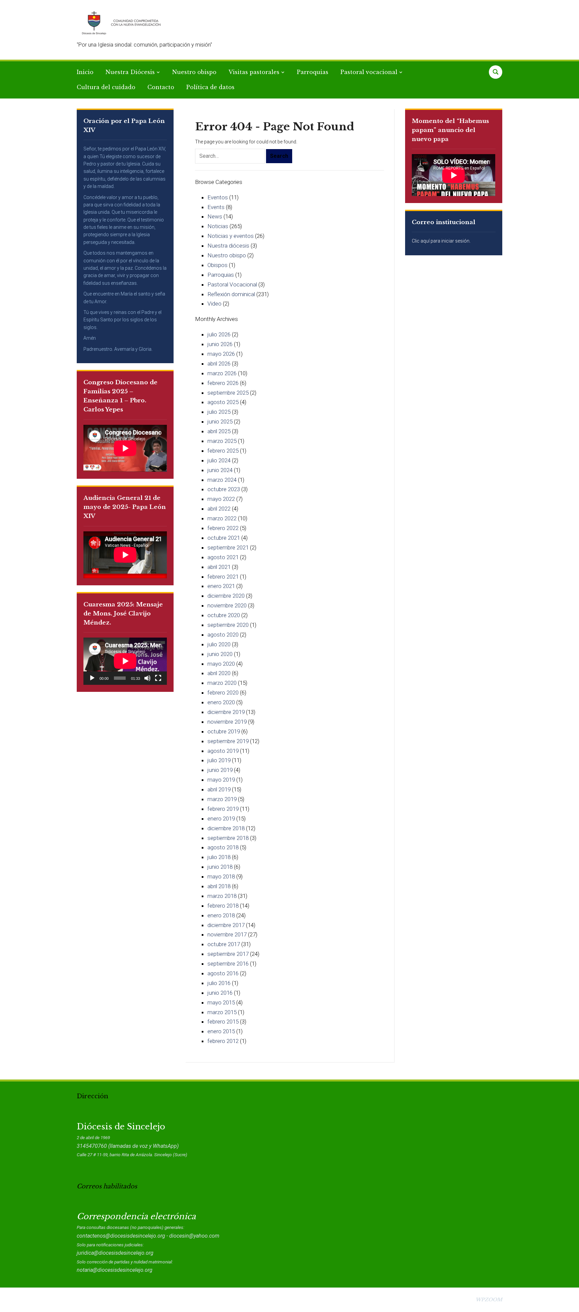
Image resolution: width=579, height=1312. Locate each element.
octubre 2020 (223, 615)
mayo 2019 (221, 779)
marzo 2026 (222, 373)
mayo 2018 (221, 876)
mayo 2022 (221, 499)
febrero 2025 (223, 450)
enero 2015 (221, 1031)
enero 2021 (221, 586)
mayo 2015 (221, 1002)
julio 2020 (219, 644)
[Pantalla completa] (158, 678)
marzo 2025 (222, 441)
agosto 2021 (223, 557)
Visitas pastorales (254, 72)
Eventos (217, 197)
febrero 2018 (223, 905)
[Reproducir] (92, 678)
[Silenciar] (147, 678)
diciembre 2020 (226, 595)
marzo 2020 (222, 682)
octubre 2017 (223, 944)
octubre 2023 (223, 489)
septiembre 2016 (228, 963)
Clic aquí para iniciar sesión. (441, 241)
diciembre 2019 (226, 712)
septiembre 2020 (228, 624)
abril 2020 (219, 673)
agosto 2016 (223, 973)
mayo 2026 (221, 353)
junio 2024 (220, 470)
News (214, 216)
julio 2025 (219, 411)
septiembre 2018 (228, 838)
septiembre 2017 (228, 953)
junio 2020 (220, 654)
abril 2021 (219, 567)
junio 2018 (220, 866)
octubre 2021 (223, 537)
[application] (125, 661)
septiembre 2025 (228, 392)
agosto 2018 (223, 847)
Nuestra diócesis (228, 245)
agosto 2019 (223, 750)
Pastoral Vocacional (232, 284)
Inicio (85, 72)
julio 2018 (219, 857)
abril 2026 (219, 363)
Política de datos (210, 87)
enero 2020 (221, 702)
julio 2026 (219, 334)
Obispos (217, 265)
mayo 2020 (221, 663)
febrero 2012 (223, 1041)
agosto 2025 (223, 402)
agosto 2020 (223, 634)
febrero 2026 (223, 383)
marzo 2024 (222, 479)
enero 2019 (221, 818)
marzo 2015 (222, 1012)
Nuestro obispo (194, 72)
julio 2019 (219, 760)
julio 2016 (219, 983)
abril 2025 (219, 431)
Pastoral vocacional (368, 72)
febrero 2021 (223, 576)
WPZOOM (488, 1300)
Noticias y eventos (230, 236)
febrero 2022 (223, 528)
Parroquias (312, 72)
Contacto (160, 87)
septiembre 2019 (228, 741)
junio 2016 (220, 992)
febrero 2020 (223, 692)
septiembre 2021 (228, 547)
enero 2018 (221, 915)
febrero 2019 (223, 808)
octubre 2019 (223, 731)
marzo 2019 (222, 799)
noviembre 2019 (227, 721)
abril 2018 (219, 886)
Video (214, 303)
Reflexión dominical (231, 294)
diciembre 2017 (226, 925)
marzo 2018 (222, 896)
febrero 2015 (223, 1021)
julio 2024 (219, 460)
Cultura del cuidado (106, 87)
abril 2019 (219, 789)
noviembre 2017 (227, 934)
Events (215, 207)
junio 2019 (220, 770)
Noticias (217, 226)
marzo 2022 (222, 518)
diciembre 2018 (226, 828)
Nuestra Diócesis (130, 72)
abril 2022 (219, 508)
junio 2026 (220, 344)
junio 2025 (220, 421)
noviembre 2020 (227, 605)
